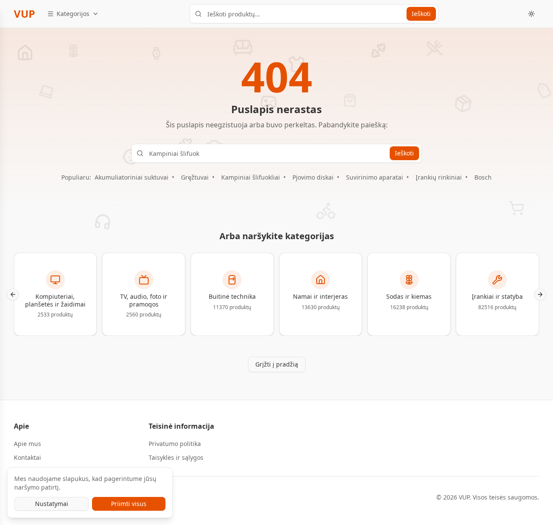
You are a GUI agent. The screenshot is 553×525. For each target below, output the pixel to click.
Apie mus (27, 444)
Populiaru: (76, 177)
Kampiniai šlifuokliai (250, 177)
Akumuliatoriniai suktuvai (131, 177)
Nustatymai (51, 504)
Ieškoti (421, 13)
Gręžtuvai (195, 177)
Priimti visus (128, 504)
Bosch (483, 177)
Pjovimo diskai (313, 177)
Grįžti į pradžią (276, 364)
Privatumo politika (175, 444)
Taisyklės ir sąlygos (176, 457)
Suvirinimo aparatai (374, 177)
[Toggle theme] (531, 14)
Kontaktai (27, 457)
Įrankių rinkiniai (439, 177)
